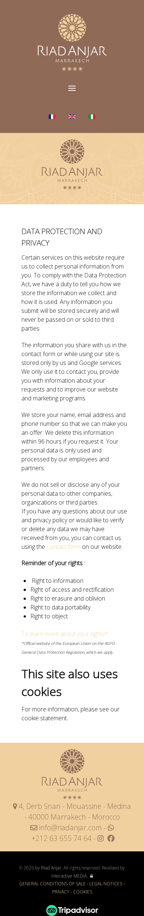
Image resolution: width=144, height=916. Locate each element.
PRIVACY (61, 892)
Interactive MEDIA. (69, 876)
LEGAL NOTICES (105, 884)
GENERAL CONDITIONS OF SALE (52, 884)
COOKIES (82, 892)
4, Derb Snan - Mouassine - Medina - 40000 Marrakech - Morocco (74, 811)
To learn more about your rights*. (65, 634)
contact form (63, 547)
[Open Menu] (72, 88)
